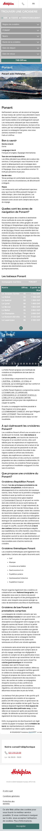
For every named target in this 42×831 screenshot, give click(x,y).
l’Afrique (7, 225)
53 (24, 300)
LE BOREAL (16, 381)
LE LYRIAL (25, 381)
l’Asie (20, 235)
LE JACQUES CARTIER (22, 398)
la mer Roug (30, 256)
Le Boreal (6, 307)
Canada (35, 243)
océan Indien (28, 225)
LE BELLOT (6, 398)
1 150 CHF (35, 294)
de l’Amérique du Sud (10, 261)
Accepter (21, 826)
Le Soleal (6, 297)
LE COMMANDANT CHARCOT (13, 411)
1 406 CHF (35, 304)
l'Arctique (10, 230)
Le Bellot (6, 310)
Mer (5, 18)
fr (33, 4)
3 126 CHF (35, 317)
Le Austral (6, 300)
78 (24, 317)
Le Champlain (8, 313)
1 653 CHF (35, 307)
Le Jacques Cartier (11, 294)
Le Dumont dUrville (11, 317)
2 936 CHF (35, 313)
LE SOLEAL (6, 384)
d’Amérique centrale (10, 241)
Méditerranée (34, 246)
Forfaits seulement (30, 18)
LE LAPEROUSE (21, 393)
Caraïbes (5, 238)
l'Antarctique (34, 228)
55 (24, 310)
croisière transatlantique (28, 248)
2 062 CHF (35, 310)
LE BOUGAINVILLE (9, 395)
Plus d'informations (23, 821)
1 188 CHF (35, 297)
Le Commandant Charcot (12, 500)
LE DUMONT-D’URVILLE (26, 395)
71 (24, 313)
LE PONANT (11, 414)
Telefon (23, 3)
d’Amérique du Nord (19, 243)
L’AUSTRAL (6, 381)
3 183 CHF (35, 320)
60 (24, 320)
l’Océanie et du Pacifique (12, 253)
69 (24, 307)
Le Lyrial (6, 304)
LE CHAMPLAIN (8, 393)
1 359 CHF (35, 300)
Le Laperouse (8, 320)
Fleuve (14, 18)
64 (24, 297)
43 (24, 294)
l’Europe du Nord (16, 263)
